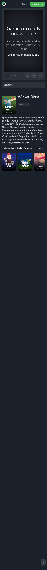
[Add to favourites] (34, 75)
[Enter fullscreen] (40, 75)
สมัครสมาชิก (37, 4)
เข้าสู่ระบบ (23, 4)
